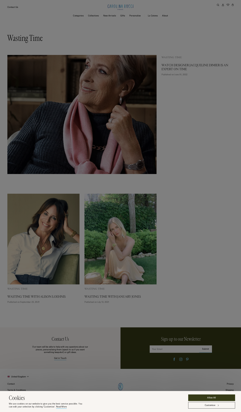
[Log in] (223, 5)
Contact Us (12, 7)
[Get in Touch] (60, 348)
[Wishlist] (227, 4)
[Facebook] (174, 359)
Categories (78, 15)
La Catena (153, 15)
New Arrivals (109, 15)
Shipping (230, 389)
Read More (61, 406)
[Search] (218, 5)
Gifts (122, 15)
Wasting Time (171, 57)
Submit (205, 348)
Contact (11, 383)
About (165, 15)
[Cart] (233, 5)
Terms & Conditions (16, 389)
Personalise (135, 15)
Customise (210, 405)
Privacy (230, 383)
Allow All (211, 397)
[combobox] (18, 376)
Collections (93, 15)
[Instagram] (181, 359)
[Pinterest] (187, 359)
